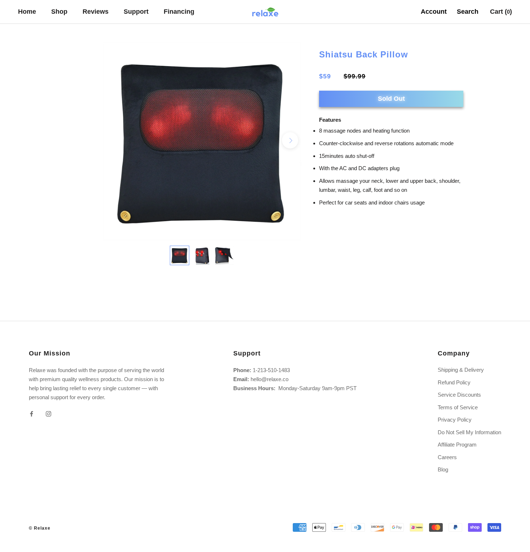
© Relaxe (39, 528)
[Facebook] (31, 413)
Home (27, 11)
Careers (447, 457)
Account (434, 11)
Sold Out (391, 98)
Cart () (501, 11)
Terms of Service (458, 407)
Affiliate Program (457, 444)
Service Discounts (459, 395)
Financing (179, 11)
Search (467, 11)
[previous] (114, 140)
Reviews (96, 11)
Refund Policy (454, 382)
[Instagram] (48, 413)
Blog (443, 469)
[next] (290, 140)
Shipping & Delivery (461, 370)
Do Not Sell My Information (469, 432)
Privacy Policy (455, 420)
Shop (59, 11)
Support (136, 11)
